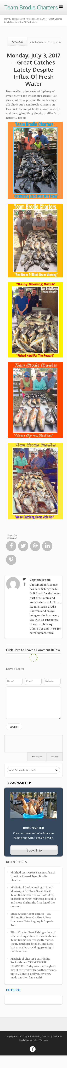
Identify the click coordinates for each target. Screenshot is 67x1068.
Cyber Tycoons (40, 1040)
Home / (8, 18)
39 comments (54, 42)
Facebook (13, 990)
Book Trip (34, 850)
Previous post (37, 757)
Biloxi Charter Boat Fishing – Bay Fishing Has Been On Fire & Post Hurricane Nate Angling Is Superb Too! (31, 919)
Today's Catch (18, 18)
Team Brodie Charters (31, 7)
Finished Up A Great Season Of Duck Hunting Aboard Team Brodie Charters (32, 876)
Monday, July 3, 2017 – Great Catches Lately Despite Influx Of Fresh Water (33, 69)
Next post (54, 757)
